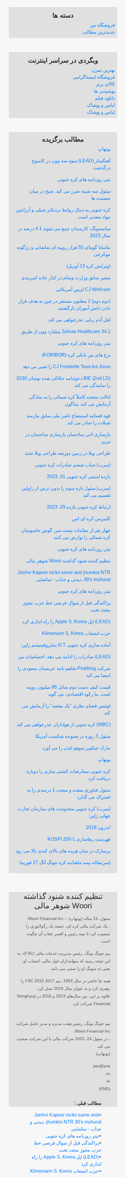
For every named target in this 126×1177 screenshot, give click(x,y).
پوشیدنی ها (104, 91)
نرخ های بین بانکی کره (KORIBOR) (76, 354)
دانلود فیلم (105, 98)
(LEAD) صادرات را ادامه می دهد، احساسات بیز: (64, 656)
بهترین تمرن (103, 70)
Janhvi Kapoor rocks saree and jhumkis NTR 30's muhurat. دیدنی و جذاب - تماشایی (65, 1121)
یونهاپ (104, 149)
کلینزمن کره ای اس (91, 518)
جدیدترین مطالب (98, 32)
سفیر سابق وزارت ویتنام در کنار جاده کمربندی (65, 277)
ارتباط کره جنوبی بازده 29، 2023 (78, 506)
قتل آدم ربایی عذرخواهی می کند (79, 319)
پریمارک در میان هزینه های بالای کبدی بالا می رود (63, 850)
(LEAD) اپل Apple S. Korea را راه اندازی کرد (66, 621)
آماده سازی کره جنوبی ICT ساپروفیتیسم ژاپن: (65, 644)
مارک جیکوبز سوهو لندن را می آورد (76, 747)
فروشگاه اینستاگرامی (94, 77)
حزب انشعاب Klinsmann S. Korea (76, 633)
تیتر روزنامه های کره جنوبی (83, 179)
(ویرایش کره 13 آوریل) (88, 265)
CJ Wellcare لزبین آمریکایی (83, 289)
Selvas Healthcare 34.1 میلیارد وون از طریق (65, 331)
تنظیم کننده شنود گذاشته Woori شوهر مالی (68, 560)
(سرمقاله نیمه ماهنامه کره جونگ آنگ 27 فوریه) (64, 862)
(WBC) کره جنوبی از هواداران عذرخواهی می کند (63, 724)
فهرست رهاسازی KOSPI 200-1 (78, 839)
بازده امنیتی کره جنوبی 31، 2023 (78, 476)
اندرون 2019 (98, 827)
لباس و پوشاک (101, 105)
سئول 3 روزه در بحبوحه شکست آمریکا (72, 736)
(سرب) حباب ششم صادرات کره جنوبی (72, 464)
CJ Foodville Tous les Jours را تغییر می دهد (66, 366)
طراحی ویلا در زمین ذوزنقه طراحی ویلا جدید (67, 453)
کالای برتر (105, 84)
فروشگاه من (102, 25)
